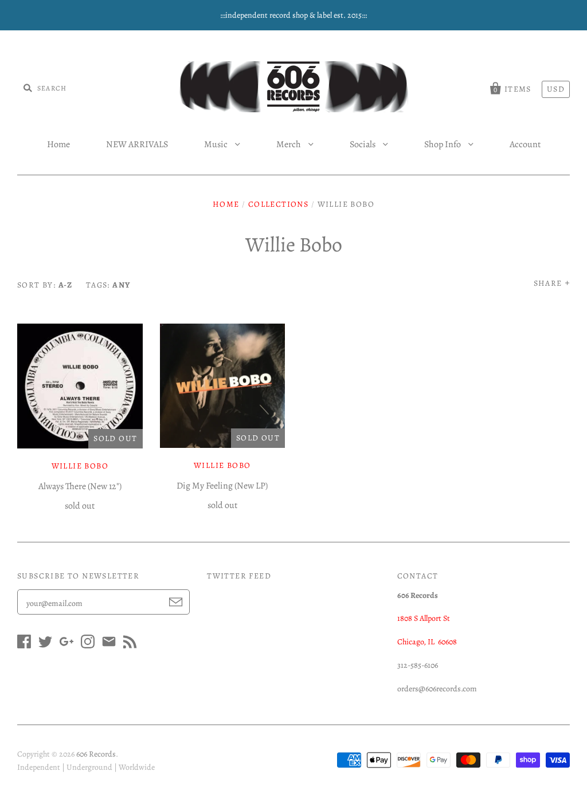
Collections (278, 204)
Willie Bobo (80, 465)
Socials (363, 144)
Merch (289, 144)
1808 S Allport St (423, 618)
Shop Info (443, 144)
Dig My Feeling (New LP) (222, 485)
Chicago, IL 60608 (427, 641)
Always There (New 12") (80, 486)
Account (525, 144)
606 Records (96, 754)
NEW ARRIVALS (137, 144)
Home (58, 144)
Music (216, 144)
